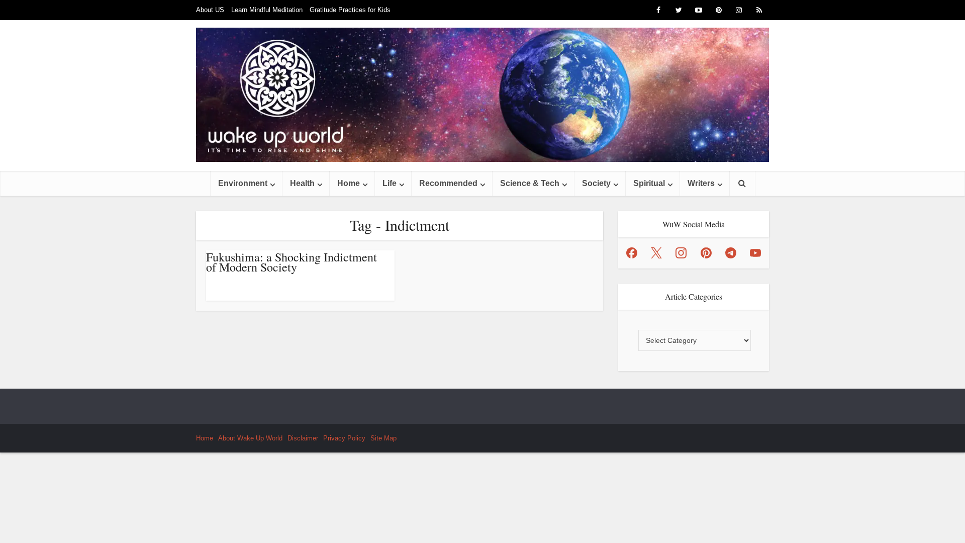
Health (302, 183)
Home (348, 183)
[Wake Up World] (482, 95)
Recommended (448, 183)
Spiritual (649, 183)
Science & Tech (529, 183)
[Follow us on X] (656, 252)
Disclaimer (302, 438)
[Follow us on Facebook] (631, 252)
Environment (242, 183)
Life (389, 183)
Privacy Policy (344, 438)
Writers (701, 183)
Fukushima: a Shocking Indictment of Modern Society (291, 262)
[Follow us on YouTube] (755, 252)
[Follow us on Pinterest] (706, 252)
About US (210, 10)
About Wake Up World (250, 438)
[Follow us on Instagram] (681, 252)
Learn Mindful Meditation (267, 10)
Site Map (383, 438)
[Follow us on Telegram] (730, 252)
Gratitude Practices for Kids (350, 10)
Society (596, 183)
